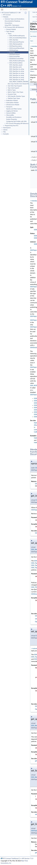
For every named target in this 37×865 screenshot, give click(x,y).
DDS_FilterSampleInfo (15, 44)
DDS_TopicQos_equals (15, 65)
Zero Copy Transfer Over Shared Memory (20, 83)
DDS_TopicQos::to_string (16, 69)
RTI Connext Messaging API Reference (17, 123)
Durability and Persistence (13, 117)
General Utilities (11, 113)
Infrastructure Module (12, 104)
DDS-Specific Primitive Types (16, 96)
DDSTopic (12, 52)
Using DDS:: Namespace (12, 25)
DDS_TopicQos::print (15, 67)
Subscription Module (12, 102)
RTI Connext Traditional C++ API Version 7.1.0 (18, 858)
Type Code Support (13, 88)
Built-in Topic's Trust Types (15, 92)
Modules (5, 17)
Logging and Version (12, 111)
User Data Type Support (15, 86)
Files (4, 132)
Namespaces (7, 127)
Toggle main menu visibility (2, 9)
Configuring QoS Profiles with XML (16, 121)
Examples (6, 134)
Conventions (8, 23)
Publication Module (12, 100)
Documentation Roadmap (12, 21)
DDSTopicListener (14, 54)
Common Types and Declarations (14, 19)
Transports (9, 106)
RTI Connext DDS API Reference (14, 27)
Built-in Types (12, 90)
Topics (9, 33)
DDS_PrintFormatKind (15, 63)
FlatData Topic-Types (14, 98)
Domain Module (11, 29)
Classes (5, 129)
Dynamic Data (12, 94)
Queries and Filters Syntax (14, 109)
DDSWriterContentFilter (16, 58)
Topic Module (10, 31)
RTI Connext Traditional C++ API (11, 12)
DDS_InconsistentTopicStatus (17, 37)
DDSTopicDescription (15, 46)
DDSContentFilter (14, 56)
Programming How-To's (11, 125)
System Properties (11, 119)
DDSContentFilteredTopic (16, 48)
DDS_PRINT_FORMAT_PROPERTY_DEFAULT (22, 81)
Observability (10, 115)
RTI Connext (7, 14)
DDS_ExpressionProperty (16, 42)
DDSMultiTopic (13, 50)
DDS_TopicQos (13, 40)
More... (32, 71)
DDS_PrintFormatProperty (17, 35)
